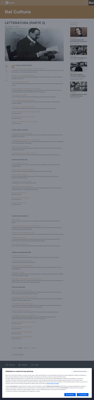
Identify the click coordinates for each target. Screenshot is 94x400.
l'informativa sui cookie (53, 383)
